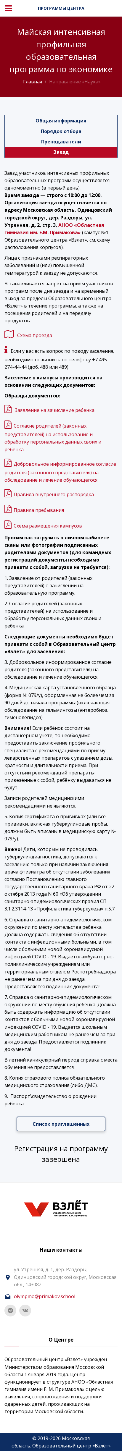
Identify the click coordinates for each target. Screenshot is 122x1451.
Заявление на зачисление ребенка (54, 410)
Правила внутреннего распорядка (54, 494)
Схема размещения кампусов (48, 526)
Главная (32, 81)
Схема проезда (34, 335)
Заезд (61, 152)
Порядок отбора (61, 131)
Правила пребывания (39, 510)
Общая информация (61, 120)
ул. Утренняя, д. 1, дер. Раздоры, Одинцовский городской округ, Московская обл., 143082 (65, 1276)
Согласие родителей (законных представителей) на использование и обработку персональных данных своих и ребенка (52, 437)
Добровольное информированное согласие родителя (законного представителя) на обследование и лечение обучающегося (60, 472)
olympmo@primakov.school (44, 1296)
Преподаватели (61, 141)
